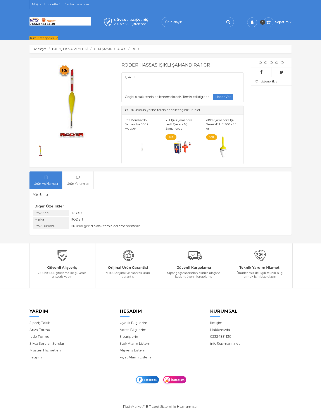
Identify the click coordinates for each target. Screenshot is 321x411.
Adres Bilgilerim (133, 330)
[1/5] (260, 62)
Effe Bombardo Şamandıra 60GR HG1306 (136, 124)
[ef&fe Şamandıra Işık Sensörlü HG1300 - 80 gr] (223, 147)
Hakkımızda (220, 330)
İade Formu (39, 336)
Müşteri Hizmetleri (45, 350)
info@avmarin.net (225, 343)
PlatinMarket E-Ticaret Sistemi (147, 407)
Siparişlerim (129, 336)
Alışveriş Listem (132, 350)
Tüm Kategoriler (41, 38)
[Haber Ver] (223, 97)
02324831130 (220, 336)
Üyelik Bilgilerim (133, 323)
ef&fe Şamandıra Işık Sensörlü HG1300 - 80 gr (221, 124)
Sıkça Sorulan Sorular (46, 343)
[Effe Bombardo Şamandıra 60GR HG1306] (142, 147)
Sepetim (281, 22)
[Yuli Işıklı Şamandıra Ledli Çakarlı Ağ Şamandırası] (182, 147)
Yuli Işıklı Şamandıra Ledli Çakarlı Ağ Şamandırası (179, 124)
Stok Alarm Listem (135, 343)
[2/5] (263, 62)
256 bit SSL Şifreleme (130, 24)
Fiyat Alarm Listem (135, 357)
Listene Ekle (269, 81)
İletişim (35, 357)
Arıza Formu (39, 330)
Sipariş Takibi (40, 323)
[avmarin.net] (60, 24)
